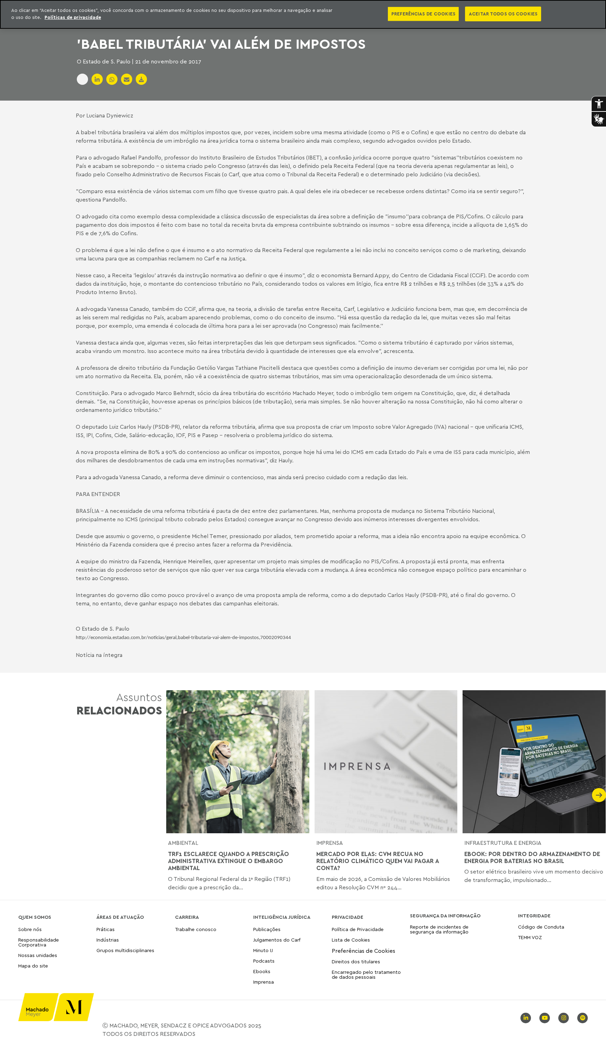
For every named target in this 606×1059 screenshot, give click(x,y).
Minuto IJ (263, 950)
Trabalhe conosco (195, 929)
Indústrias (107, 940)
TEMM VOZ (530, 937)
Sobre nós (30, 929)
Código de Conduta (541, 927)
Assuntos (119, 703)
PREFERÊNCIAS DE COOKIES (423, 13)
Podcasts (264, 961)
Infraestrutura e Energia (502, 842)
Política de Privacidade (358, 929)
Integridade (534, 915)
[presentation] (173, 795)
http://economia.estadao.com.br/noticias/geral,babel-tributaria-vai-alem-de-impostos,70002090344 (183, 637)
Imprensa (329, 842)
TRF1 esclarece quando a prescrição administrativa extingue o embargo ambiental (228, 861)
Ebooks (261, 971)
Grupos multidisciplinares (125, 950)
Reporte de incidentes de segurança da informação (439, 929)
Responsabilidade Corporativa (38, 942)
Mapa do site (33, 966)
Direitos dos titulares (356, 961)
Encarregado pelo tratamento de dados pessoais (366, 974)
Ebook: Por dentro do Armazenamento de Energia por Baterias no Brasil (532, 857)
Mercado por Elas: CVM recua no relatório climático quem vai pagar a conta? (377, 861)
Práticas (105, 929)
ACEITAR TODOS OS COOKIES (503, 13)
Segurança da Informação (445, 915)
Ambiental (183, 842)
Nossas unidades (37, 955)
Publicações (267, 929)
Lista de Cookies (351, 940)
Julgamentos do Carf (277, 940)
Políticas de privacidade (73, 17)
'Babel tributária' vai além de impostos (221, 43)
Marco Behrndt (175, 392)
